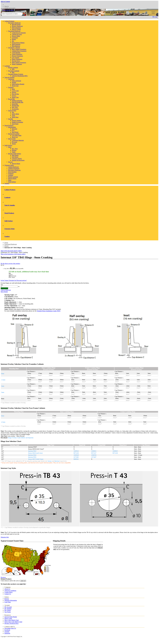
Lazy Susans (15, 57)
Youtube (6, 631)
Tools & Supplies (9, 77)
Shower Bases (16, 163)
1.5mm (3, 380)
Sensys (50, 461)
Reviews (3, 577)
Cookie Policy (8, 592)
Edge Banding (12, 172)
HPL (13, 69)
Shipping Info (5, 537)
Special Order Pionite (10, 617)
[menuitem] (81, 190)
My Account (8, 607)
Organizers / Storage (14, 47)
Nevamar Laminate (13, 71)
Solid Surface (8, 145)
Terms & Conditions (10, 590)
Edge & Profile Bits (17, 102)
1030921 (93, 451)
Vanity (14, 152)
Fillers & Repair (16, 81)
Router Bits (11, 99)
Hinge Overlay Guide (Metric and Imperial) (20, 437)
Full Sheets (15, 157)
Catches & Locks (17, 34)
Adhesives (11, 79)
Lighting (10, 175)
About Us (7, 589)
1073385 (76, 457)
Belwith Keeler (16, 24)
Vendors (6, 183)
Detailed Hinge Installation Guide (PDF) (48, 311)
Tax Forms (7, 612)
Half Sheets (15, 155)
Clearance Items (9, 165)
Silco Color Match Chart (11, 620)
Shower (10, 162)
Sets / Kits (15, 107)
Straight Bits (15, 105)
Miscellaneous (16, 46)
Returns (6, 599)
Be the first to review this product (10, 263)
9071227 (93, 453)
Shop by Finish (16, 29)
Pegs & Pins (15, 94)
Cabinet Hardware (13, 167)
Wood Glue (15, 86)
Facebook (7, 630)
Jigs (13, 41)
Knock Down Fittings (18, 42)
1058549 (76, 455)
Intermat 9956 (32, 457)
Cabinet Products (9, 21)
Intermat (56, 461)
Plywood (14, 142)
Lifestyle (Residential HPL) (20, 76)
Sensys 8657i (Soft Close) (35, 459)
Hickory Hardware (17, 26)
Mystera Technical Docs (11, 623)
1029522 (76, 451)
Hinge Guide (8, 618)
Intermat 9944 (32, 455)
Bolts (13, 89)
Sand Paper (15, 124)
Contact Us (7, 594)
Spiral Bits (15, 104)
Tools (13, 115)
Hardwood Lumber (13, 134)
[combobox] (12, 14)
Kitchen (14, 150)
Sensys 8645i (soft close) (35, 453)
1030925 (115, 451)
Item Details (4, 291)
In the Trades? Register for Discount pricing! (14, 280)
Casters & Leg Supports (19, 32)
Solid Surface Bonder (18, 84)
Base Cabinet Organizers (19, 49)
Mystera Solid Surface (14, 153)
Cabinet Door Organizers (19, 51)
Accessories (15, 109)
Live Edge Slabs (16, 135)
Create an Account (9, 8)
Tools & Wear (12, 110)
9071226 (76, 453)
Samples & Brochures (18, 160)
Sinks (9, 147)
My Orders (7, 610)
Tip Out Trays (16, 61)
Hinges (14, 39)
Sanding (10, 119)
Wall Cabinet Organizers (19, 62)
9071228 (115, 453)
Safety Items (15, 114)
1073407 (93, 457)
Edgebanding (12, 127)
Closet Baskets (16, 52)
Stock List (15, 137)
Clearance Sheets (17, 158)
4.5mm (3, 422)
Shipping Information (10, 600)
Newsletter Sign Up (10, 628)
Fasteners (11, 87)
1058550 (93, 455)
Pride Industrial (16, 28)
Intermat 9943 (32, 451)
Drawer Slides (16, 36)
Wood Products (8, 125)
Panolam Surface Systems (15, 74)
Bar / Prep (15, 148)
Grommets (15, 37)
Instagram (7, 633)
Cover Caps (15, 90)
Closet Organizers (17, 54)
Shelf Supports (16, 44)
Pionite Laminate (13, 67)
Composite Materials (18, 140)
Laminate (7, 66)
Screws (14, 95)
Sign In (6, 6)
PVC (13, 130)
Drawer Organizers (17, 56)
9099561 (76, 459)
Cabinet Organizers (13, 168)
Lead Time (7, 602)
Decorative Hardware (14, 23)
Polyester (14, 129)
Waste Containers (17, 64)
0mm (2, 373)
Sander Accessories (17, 122)
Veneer (14, 143)
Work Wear (15, 117)
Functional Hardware (14, 31)
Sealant (14, 82)
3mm (2, 386)
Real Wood (15, 132)
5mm (2, 392)
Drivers (14, 92)
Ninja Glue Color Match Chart (13, 622)
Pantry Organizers (17, 59)
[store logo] (7, 11)
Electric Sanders (16, 120)
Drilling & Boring (17, 100)
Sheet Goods (12, 139)
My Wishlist (7, 608)
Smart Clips (15, 97)
